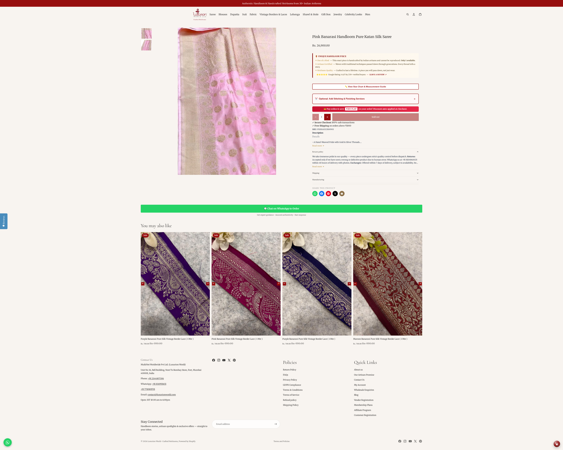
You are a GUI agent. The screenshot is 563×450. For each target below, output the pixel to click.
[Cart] (420, 14)
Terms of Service (291, 395)
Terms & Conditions (293, 390)
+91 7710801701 (148, 389)
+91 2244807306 (156, 378)
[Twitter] (229, 360)
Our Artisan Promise (364, 375)
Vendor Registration (363, 400)
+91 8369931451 (159, 384)
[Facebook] (321, 193)
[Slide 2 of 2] (146, 45)
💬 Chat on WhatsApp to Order (281, 208)
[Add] (205, 331)
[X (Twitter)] (335, 193)
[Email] (342, 193)
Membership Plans (363, 405)
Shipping (315, 173)
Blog (356, 395)
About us (358, 370)
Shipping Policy (291, 405)
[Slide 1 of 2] (146, 33)
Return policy (317, 152)
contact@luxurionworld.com (162, 394)
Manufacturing (318, 179)
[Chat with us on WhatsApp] (8, 442)
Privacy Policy (290, 379)
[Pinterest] (328, 193)
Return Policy (289, 370)
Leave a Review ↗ (378, 75)
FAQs (285, 375)
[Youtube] (224, 360)
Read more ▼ (318, 146)
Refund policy (289, 400)
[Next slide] (207, 283)
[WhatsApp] (315, 193)
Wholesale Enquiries (364, 390)
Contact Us (359, 379)
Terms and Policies (282, 441)
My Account (360, 385)
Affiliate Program (362, 410)
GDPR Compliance (292, 385)
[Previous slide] (142, 283)
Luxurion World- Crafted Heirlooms (163, 441)
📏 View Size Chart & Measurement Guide (365, 86)
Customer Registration (365, 415)
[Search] (407, 14)
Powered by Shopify (187, 441)
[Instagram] (219, 360)
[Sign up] (276, 424)
